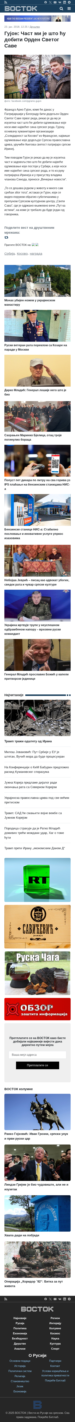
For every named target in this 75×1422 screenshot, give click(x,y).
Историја (19, 1365)
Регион (55, 1318)
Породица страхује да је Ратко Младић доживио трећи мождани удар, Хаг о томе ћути (34, 833)
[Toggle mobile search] (61, 8)
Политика (19, 1328)
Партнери (55, 1360)
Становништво (20, 1381)
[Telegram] (69, 2)
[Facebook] (45, 2)
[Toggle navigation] (68, 8)
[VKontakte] (59, 2)
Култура (55, 1343)
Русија (20, 1323)
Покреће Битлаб (55, 1380)
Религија (20, 1376)
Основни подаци (19, 1360)
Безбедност (20, 1338)
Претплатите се (37, 1065)
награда (36, 253)
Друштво (35, 26)
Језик (19, 1386)
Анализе (19, 1348)
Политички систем (19, 1371)
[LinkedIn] (64, 2)
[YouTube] (55, 2)
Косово (22, 253)
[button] (69, 9)
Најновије (19, 1318)
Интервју (55, 1323)
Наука (55, 1338)
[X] (50, 2)
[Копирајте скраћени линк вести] (37, 237)
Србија (9, 253)
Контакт (55, 1365)
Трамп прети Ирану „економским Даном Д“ (34, 848)
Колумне (55, 1328)
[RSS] (5, 2)
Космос (55, 1333)
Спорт (55, 1348)
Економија (20, 1333)
